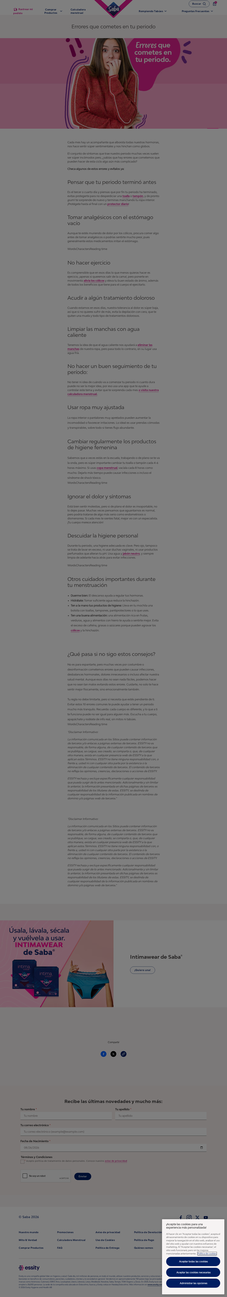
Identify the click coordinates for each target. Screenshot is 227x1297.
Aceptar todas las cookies (193, 1261)
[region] (193, 1256)
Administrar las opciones (193, 1283)
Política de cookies (207, 1253)
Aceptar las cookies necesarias (193, 1272)
